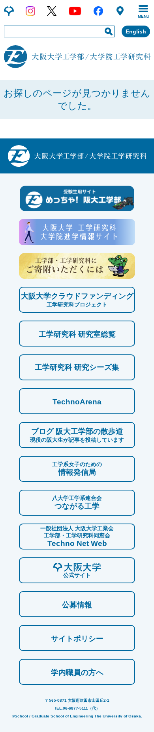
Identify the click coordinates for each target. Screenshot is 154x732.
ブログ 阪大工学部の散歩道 (77, 435)
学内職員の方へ (77, 672)
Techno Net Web (77, 536)
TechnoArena (77, 402)
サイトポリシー (77, 638)
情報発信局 (77, 468)
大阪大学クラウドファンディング (77, 300)
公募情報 (77, 605)
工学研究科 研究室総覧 (77, 334)
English (136, 31)
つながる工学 (77, 502)
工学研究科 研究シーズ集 (77, 367)
